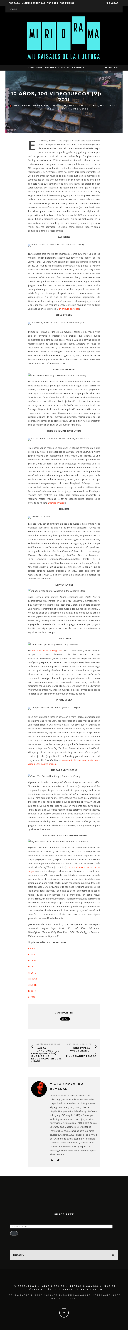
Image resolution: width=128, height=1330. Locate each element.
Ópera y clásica (43, 1289)
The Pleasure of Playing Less (47, 650)
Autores (52, 3)
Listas (62, 109)
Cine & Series (53, 1286)
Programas (35, 67)
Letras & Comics (84, 1286)
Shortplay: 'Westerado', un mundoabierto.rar (81, 1052)
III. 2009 (32, 960)
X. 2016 (31, 997)
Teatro (69, 1289)
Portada (14, 3)
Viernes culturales (57, 67)
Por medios (67, 3)
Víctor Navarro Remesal (31, 106)
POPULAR (112, 67)
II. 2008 (31, 954)
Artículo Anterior (49, 1044)
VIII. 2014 (32, 984)
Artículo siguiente (79, 1044)
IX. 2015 (32, 991)
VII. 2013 (32, 978)
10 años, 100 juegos (101, 106)
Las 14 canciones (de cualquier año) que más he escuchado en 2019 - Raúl (46, 1055)
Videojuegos (79, 109)
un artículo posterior (69, 308)
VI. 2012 (32, 972)
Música (110, 1286)
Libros (13, 9)
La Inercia (78, 67)
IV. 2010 (32, 966)
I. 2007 (31, 948)
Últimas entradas (33, 3)
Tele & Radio (91, 1289)
